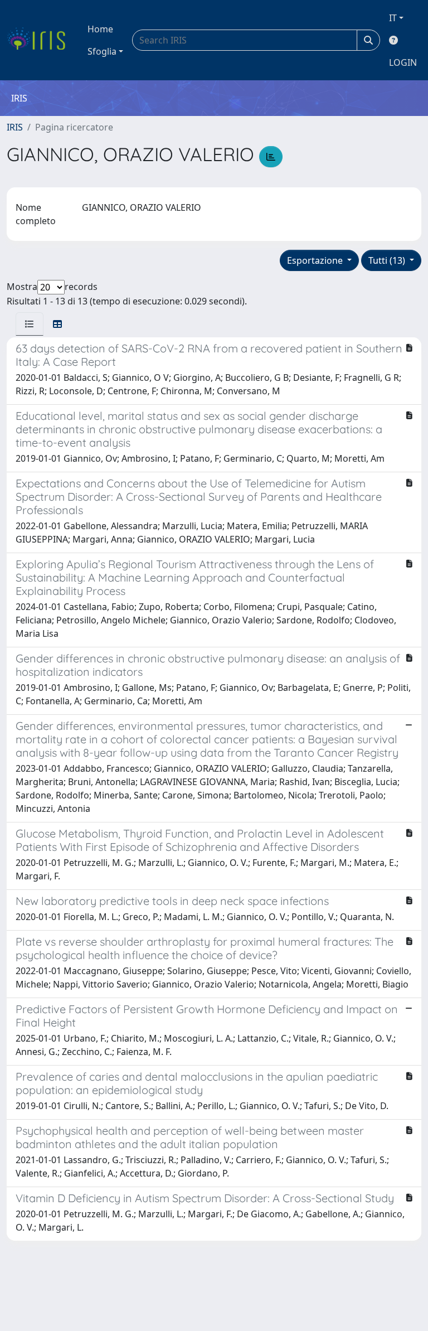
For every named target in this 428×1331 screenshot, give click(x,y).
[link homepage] (40, 40)
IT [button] (393, 18)
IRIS (15, 127)
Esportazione (316, 260)
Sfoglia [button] (101, 51)
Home (100, 29)
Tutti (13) (387, 260)
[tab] (29, 324)
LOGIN (403, 62)
